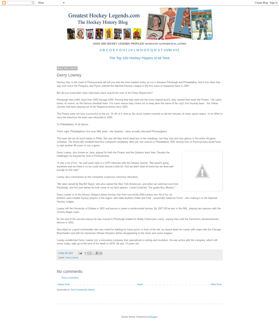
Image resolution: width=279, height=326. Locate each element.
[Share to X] (93, 253)
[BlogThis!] (90, 253)
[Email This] (86, 253)
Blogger (153, 317)
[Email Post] (80, 253)
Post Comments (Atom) (83, 289)
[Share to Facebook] (97, 253)
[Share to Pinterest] (101, 253)
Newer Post (64, 284)
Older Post (216, 284)
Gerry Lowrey (71, 257)
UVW (168, 50)
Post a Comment (70, 277)
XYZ (176, 50)
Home (140, 284)
